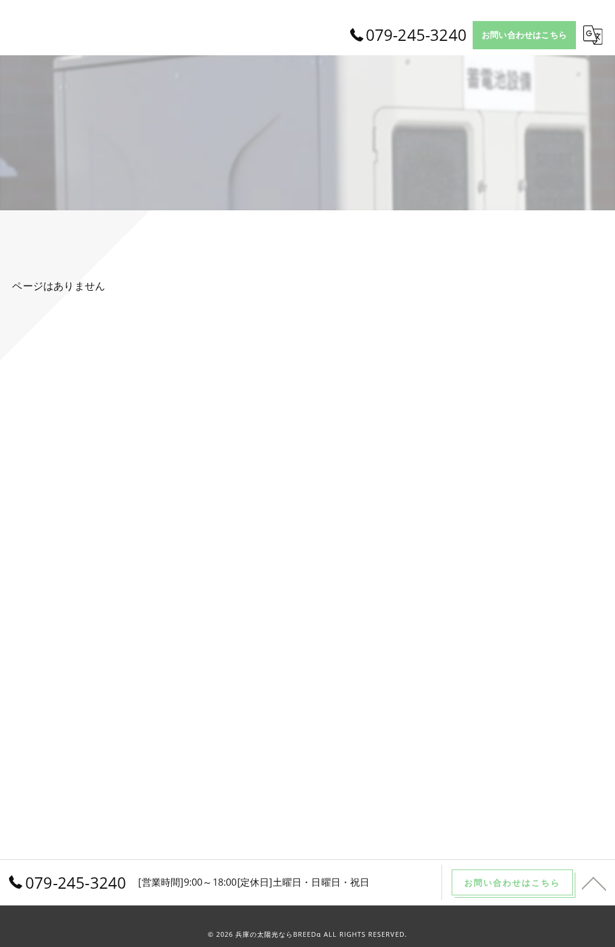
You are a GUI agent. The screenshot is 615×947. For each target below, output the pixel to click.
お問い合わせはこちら (524, 34)
